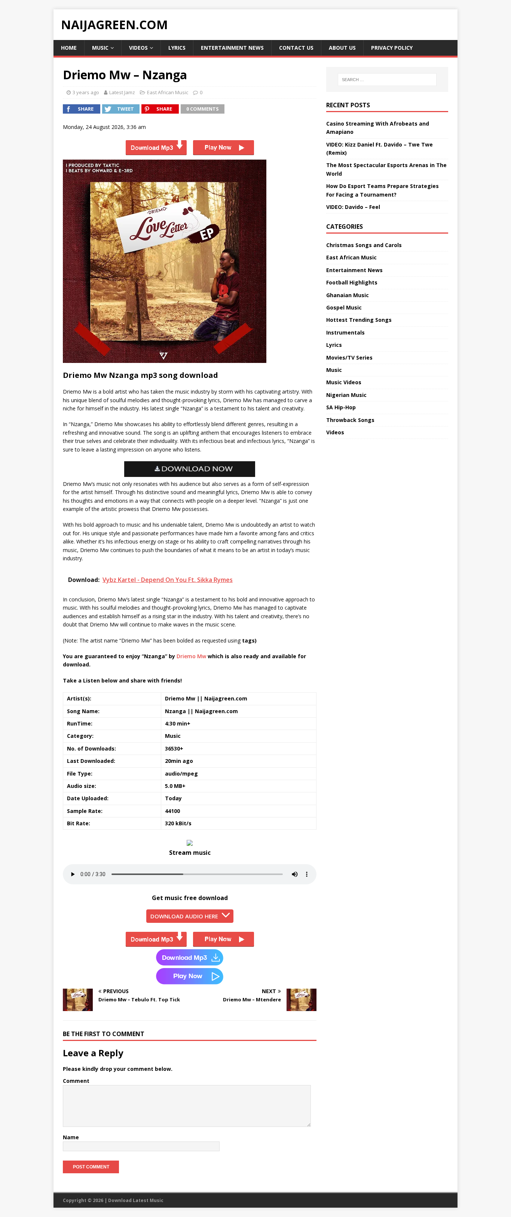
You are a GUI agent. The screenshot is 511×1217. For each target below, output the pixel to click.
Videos (138, 47)
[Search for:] (387, 79)
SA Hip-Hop (341, 407)
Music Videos (343, 382)
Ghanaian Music (347, 295)
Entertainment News (232, 47)
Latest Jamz (122, 92)
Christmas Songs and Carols (364, 245)
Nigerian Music (346, 394)
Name (71, 1137)
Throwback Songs (350, 419)
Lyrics (177, 47)
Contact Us (296, 47)
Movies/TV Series (349, 357)
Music (100, 47)
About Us (342, 47)
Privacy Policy (392, 47)
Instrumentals (345, 332)
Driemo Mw (191, 656)
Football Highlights (351, 282)
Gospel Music (344, 307)
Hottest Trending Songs (359, 319)
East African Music (167, 92)
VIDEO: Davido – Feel (353, 206)
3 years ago (86, 92)
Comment (76, 1080)
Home (69, 47)
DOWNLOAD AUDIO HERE (184, 916)
